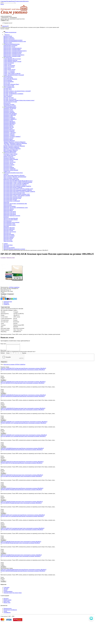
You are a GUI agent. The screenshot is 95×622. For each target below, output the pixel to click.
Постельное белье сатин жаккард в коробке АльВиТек (17, 186)
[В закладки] (1, 371)
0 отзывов (3, 257)
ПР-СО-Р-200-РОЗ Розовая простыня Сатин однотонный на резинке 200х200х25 (21, 503)
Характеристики (8, 301)
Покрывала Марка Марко (10, 151)
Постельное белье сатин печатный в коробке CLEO (17, 194)
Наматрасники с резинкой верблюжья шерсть (15, 50)
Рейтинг (3, 353)
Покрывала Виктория (9, 129)
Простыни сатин (8, 239)
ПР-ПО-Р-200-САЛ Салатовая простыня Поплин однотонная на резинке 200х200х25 (22, 516)
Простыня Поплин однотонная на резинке (14, 249)
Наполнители (7, 103)
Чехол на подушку (8, 241)
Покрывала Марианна (9, 140)
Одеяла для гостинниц (9, 65)
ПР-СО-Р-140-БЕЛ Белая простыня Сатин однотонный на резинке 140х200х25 (21, 556)
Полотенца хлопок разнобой (11, 170)
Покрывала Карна (8, 139)
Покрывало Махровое (9, 158)
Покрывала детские (9, 137)
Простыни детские (8, 230)
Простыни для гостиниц (10, 231)
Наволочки (6, 202)
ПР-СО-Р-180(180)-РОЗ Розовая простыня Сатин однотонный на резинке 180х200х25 (22, 409)
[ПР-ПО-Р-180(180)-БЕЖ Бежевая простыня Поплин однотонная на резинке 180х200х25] (14, 286)
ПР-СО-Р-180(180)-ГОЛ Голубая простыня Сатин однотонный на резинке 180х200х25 (22, 383)
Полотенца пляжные (9, 167)
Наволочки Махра (8, 210)
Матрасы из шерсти (9, 37)
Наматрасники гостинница (10, 45)
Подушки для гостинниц (10, 99)
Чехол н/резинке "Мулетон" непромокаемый (15, 176)
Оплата (13, 1)
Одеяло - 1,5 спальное (9, 70)
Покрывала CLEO (8, 109)
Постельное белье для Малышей (12, 200)
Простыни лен (7, 233)
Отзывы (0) (6, 304)
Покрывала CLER (8, 116)
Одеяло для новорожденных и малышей (14, 74)
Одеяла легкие (7, 68)
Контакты (26, 1)
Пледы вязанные (8, 80)
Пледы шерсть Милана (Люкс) (11, 84)
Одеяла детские (7, 64)
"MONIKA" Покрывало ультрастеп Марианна (15, 143)
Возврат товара (7, 599)
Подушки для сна (8, 95)
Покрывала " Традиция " (10, 132)
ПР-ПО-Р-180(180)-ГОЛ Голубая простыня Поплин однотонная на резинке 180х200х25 (23, 369)
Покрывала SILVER (9, 127)
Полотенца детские (8, 160)
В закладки (3, 294)
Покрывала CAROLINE (10, 115)
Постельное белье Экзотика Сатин (12, 198)
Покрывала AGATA (9, 111)
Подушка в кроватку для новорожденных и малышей (17, 91)
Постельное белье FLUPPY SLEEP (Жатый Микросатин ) (18, 180)
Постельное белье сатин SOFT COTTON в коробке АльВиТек (19, 191)
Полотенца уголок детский (10, 154)
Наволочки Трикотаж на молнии (12, 215)
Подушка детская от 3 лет (10, 92)
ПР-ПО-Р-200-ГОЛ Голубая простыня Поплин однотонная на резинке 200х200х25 (21, 463)
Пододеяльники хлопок (10, 225)
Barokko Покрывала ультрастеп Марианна (14, 146)
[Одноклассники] (3, 299)
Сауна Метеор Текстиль (10, 155)
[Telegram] (16, 299)
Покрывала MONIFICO (10, 123)
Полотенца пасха (8, 166)
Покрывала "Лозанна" (9, 135)
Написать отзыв (11, 257)
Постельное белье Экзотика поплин (13, 196)
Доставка (8, 1)
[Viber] (10, 299)
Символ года (7, 171)
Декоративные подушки (10, 105)
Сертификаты (7, 612)
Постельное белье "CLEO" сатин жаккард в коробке (17, 195)
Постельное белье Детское (10, 199)
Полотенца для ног (8, 163)
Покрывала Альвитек (9, 131)
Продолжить (4, 361)
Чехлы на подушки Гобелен (11, 219)
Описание (6, 303)
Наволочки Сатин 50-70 (10, 213)
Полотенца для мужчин (10, 162)
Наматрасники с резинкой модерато (13, 52)
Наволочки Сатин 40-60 (10, 211)
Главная (6, 243)
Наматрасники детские (9, 46)
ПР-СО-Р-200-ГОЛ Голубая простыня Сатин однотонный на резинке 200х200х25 (21, 476)
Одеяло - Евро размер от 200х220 (12, 73)
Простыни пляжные (9, 237)
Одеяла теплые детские (9, 69)
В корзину (3, 297)
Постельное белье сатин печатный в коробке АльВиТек (18, 190)
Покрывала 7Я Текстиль (10, 108)
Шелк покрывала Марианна (11, 150)
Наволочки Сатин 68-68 (10, 214)
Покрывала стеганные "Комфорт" (12, 136)
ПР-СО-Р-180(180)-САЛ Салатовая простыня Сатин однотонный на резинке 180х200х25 (23, 436)
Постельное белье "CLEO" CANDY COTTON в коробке (18, 182)
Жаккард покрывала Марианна (11, 147)
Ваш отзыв (3, 350)
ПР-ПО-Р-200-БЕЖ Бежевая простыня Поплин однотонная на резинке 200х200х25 (22, 449)
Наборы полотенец (8, 156)
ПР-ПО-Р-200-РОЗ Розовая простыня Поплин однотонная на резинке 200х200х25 (21, 489)
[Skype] (14, 299)
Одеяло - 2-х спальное (9, 72)
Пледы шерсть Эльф (9, 85)
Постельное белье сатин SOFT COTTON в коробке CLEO (18, 188)
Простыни (6, 226)
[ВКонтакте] (1, 299)
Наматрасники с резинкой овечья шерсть (14, 54)
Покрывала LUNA (8, 120)
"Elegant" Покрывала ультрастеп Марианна (14, 142)
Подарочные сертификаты (10, 609)
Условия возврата (19, 1)
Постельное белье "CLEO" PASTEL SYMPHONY (16, 183)
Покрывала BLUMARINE (10, 113)
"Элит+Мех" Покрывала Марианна (13, 144)
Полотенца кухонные (9, 164)
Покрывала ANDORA (9, 112)
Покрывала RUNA (8, 125)
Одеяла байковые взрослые (10, 60)
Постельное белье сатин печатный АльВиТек (15, 184)
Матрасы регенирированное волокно (13, 40)
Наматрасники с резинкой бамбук (12, 49)
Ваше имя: (3, 343)
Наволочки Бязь (8, 204)
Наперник (6, 217)
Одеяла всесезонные (9, 62)
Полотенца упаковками (9, 168)
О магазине (3, 1)
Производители (8, 608)
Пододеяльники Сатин (9, 223)
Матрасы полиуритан (9, 38)
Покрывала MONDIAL (9, 121)
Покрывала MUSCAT (9, 124)
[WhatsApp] (12, 299)
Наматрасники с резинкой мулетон (12, 53)
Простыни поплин (8, 238)
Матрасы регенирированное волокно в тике (15, 41)
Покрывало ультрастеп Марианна (12, 148)
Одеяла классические (9, 66)
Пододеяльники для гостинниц (11, 222)
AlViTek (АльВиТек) (14, 287)
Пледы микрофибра (9, 81)
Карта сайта (7, 601)
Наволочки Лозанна (9, 209)
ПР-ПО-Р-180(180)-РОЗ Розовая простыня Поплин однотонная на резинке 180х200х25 (23, 396)
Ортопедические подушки (10, 101)
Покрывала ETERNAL (9, 117)
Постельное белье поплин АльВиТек (13, 187)
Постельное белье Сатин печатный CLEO (14, 192)
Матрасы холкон (8, 42)
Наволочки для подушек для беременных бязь (15, 203)
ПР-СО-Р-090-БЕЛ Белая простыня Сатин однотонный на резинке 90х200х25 (20, 543)
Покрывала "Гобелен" (9, 133)
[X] (8, 299)
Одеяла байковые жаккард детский (12, 61)
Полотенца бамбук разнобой (11, 159)
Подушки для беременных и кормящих (13, 93)
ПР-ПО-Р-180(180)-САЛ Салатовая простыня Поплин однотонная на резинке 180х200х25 (23, 423)
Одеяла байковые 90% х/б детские (12, 58)
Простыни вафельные (9, 229)
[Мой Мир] (6, 299)
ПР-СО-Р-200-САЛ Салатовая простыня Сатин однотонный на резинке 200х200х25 (22, 529)
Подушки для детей (9, 97)
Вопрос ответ (7, 602)
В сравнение (10, 294)
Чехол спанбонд (8, 96)
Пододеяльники (8, 221)
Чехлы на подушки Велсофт (11, 218)
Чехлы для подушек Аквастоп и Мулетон (14, 175)
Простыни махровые (9, 234)
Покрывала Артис (8, 128)
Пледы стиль (7, 83)
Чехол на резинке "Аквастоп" (11, 178)
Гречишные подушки (9, 104)
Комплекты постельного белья (11, 179)
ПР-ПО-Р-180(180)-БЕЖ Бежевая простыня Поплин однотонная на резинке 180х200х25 (23, 571)
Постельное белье (8, 245)
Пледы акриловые (8, 77)
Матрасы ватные (8, 36)
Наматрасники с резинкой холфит (12, 56)
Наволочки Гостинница (10, 206)
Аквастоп (6, 174)
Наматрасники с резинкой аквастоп (13, 48)
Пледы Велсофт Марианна (10, 79)
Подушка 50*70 (8, 88)
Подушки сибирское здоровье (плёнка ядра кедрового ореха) (19, 100)
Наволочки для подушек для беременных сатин (16, 207)
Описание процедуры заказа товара (13, 592)
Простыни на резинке (9, 235)
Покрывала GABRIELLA (10, 119)
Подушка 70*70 (8, 89)
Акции (5, 611)
